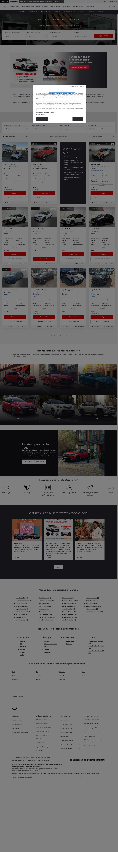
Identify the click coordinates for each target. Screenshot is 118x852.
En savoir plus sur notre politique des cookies (45, 112)
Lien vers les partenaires (40, 114)
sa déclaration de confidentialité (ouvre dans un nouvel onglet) (62, 93)
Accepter (78, 118)
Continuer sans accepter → (77, 86)
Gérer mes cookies (42, 118)
